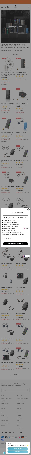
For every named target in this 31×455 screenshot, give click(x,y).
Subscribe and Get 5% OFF (15, 243)
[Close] (28, 209)
